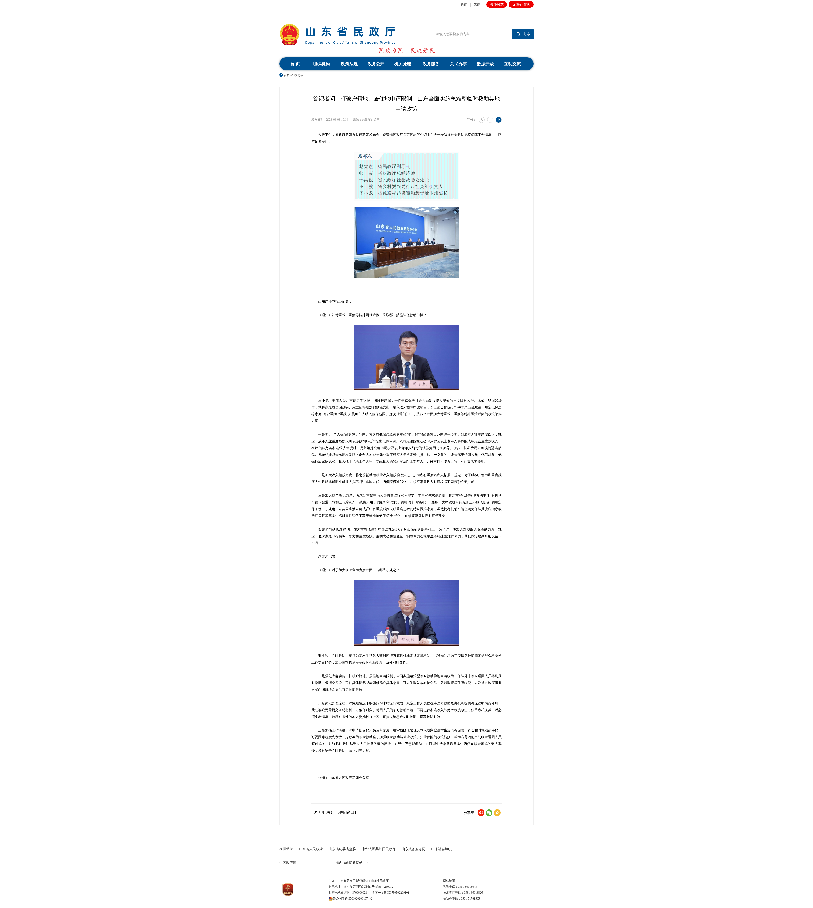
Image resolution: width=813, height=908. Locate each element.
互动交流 (512, 63)
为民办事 (458, 63)
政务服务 (431, 63)
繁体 (477, 4)
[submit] (523, 34)
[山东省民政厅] (337, 34)
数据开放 (485, 63)
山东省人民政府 (311, 849)
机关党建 (402, 63)
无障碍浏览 (521, 4)
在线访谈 (297, 75)
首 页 (295, 63)
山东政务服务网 (413, 849)
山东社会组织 (441, 849)
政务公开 (376, 63)
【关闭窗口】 (346, 812)
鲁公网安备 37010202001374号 (352, 898)
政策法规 (349, 63)
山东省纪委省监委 (342, 849)
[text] (471, 34)
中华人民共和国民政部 (379, 849)
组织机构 (321, 63)
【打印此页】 (322, 812)
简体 (464, 4)
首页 (287, 75)
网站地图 (449, 880)
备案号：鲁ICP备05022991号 (390, 892)
